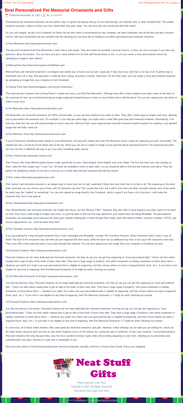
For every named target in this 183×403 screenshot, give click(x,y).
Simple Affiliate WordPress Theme (103, 400)
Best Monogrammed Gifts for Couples (158, 2)
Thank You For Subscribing (19, 2)
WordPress (80, 400)
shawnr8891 (56, 15)
